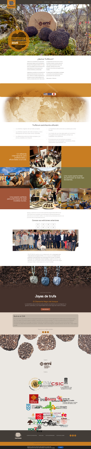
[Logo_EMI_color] (45, 362)
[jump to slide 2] (44, 54)
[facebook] (43, 332)
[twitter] (45, 332)
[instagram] (48, 332)
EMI (41, 64)
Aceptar (60, 447)
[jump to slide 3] (45, 54)
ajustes (53, 447)
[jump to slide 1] (43, 54)
